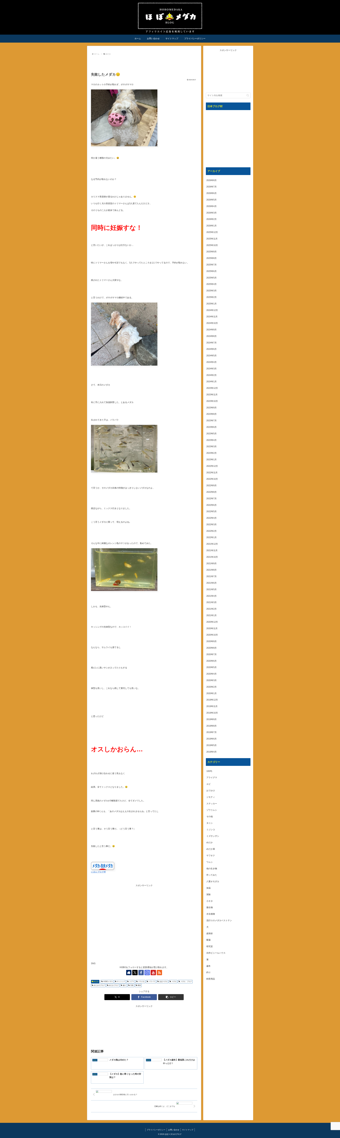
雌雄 (139, 985)
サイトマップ (187, 1130)
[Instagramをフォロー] (147, 972)
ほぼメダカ (163, 981)
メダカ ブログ (186, 981)
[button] (171, 997)
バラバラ (152, 981)
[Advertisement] (144, 63)
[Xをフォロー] (135, 972)
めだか (96, 981)
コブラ (131, 981)
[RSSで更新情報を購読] (159, 972)
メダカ (174, 981)
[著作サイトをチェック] (128, 972)
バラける (141, 981)
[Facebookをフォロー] (141, 972)
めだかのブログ (99, 985)
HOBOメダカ (108, 981)
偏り (124, 985)
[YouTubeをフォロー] (153, 972)
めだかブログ (114, 985)
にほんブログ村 (98, 872)
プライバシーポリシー (156, 1130)
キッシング (121, 981)
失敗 (131, 985)
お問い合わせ (173, 1130)
